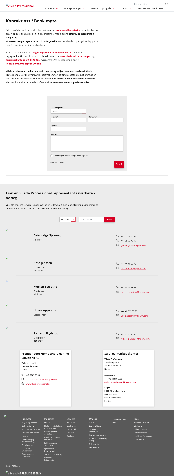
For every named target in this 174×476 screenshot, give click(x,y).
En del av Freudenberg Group (98, 439)
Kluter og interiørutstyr (31, 429)
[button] (51, 8)
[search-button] (166, 4)
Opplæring (71, 426)
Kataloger (70, 436)
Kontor (47, 422)
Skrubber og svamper (30, 433)
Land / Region (57, 108)
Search (109, 219)
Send (119, 164)
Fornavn (54, 117)
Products (26, 419)
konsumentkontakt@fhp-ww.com (24, 63)
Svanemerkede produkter (28, 455)
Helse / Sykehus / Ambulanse (51, 432)
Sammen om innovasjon (94, 430)
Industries (49, 419)
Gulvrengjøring (28, 426)
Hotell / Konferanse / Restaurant (52, 438)
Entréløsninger (28, 445)
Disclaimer (138, 426)
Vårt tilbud (71, 422)
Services (71, 419)
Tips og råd (71, 429)
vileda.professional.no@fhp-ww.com (42, 379)
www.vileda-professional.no (38, 384)
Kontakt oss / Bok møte (119, 421)
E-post (54, 125)
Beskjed (54, 134)
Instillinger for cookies (143, 436)
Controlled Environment (27, 449)
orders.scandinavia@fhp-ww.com (120, 382)
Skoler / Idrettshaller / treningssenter (53, 427)
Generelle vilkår (140, 433)
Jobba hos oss (94, 447)
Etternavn (92, 117)
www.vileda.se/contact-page (75, 56)
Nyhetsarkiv (94, 444)
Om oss (93, 419)
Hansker (25, 436)
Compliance (139, 439)
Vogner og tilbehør (29, 422)
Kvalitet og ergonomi (97, 435)
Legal (136, 419)
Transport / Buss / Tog (53, 454)
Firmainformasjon (141, 422)
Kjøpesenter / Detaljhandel (49, 450)
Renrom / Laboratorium (50, 459)
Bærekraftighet (95, 426)
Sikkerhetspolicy (140, 429)
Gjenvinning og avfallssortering (28, 440)
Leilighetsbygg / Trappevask (50, 444)
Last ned (70, 433)
